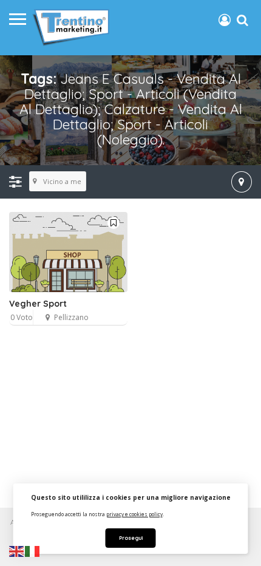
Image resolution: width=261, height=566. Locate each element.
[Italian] (33, 550)
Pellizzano (71, 317)
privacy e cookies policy (134, 514)
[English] (17, 550)
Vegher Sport (38, 303)
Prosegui (131, 537)
